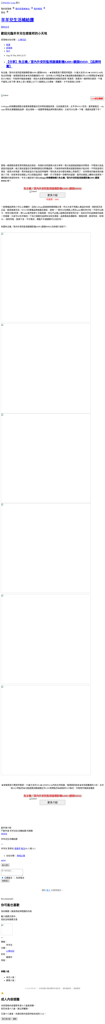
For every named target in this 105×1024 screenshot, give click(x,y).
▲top (3, 860)
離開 (14, 1019)
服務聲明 (77, 988)
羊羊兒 (4, 834)
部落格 (9, 48)
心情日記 (22, 40)
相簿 (8, 45)
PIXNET (33, 988)
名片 (8, 51)
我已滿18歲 (6, 1019)
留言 (23, 848)
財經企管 (21, 856)
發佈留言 (5, 881)
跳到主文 (5, 27)
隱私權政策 (67, 988)
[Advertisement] (30, 134)
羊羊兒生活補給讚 (17, 20)
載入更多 (5, 865)
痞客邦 (17, 848)
